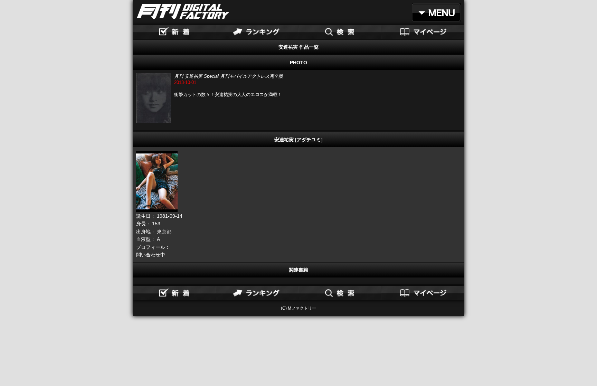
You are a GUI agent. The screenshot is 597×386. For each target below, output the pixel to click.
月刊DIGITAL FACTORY (183, 11)
